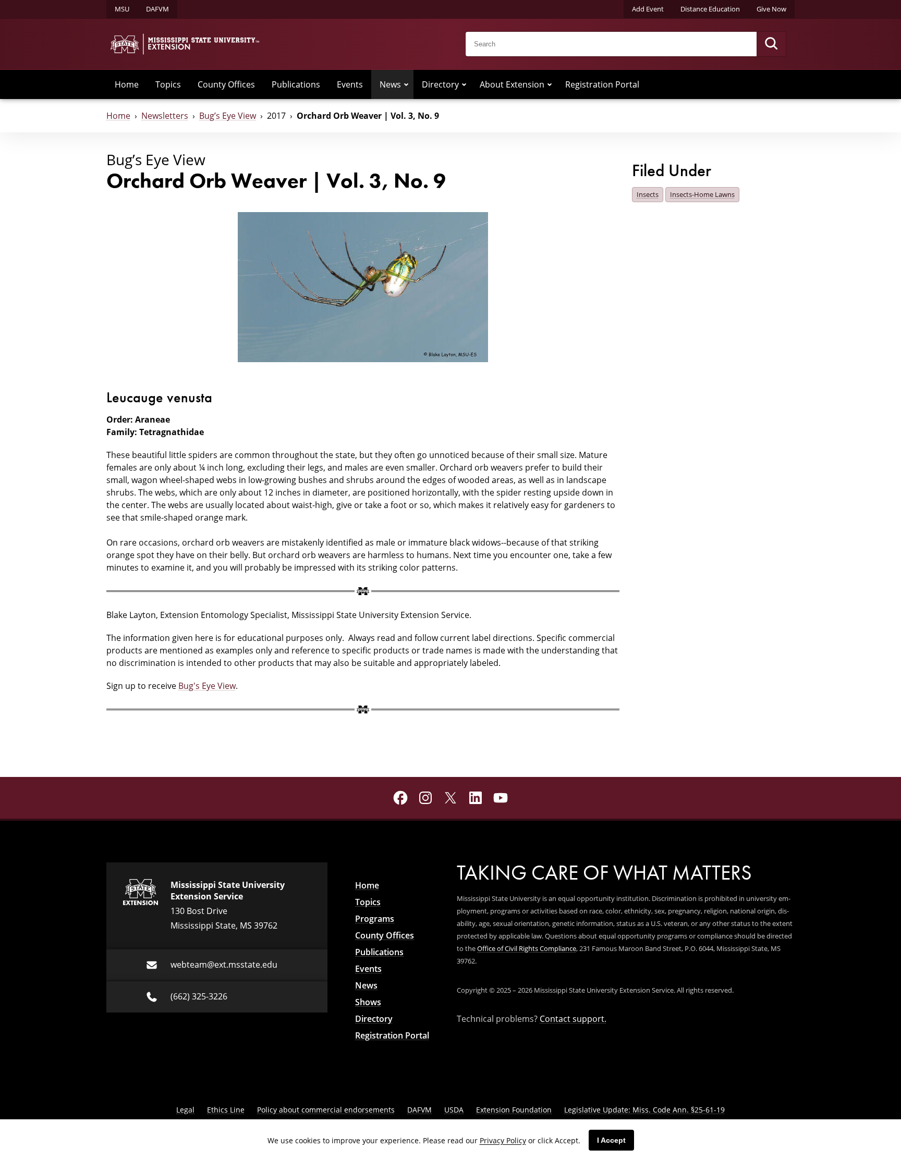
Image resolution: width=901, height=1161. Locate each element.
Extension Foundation (514, 1110)
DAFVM (157, 9)
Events (350, 84)
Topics (168, 84)
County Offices (226, 84)
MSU (122, 9)
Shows (368, 1002)
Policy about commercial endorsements (326, 1110)
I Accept (611, 1140)
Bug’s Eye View (227, 115)
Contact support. (573, 1018)
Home (127, 84)
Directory (440, 84)
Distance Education (710, 9)
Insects (648, 194)
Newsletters (164, 115)
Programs (374, 918)
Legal (185, 1110)
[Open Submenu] (406, 84)
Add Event (648, 9)
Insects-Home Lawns (702, 194)
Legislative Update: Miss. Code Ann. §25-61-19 (644, 1110)
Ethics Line (226, 1110)
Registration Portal (602, 84)
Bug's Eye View (207, 685)
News (390, 84)
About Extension (512, 84)
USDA (454, 1110)
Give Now (771, 9)
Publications (296, 84)
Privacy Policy (503, 1140)
